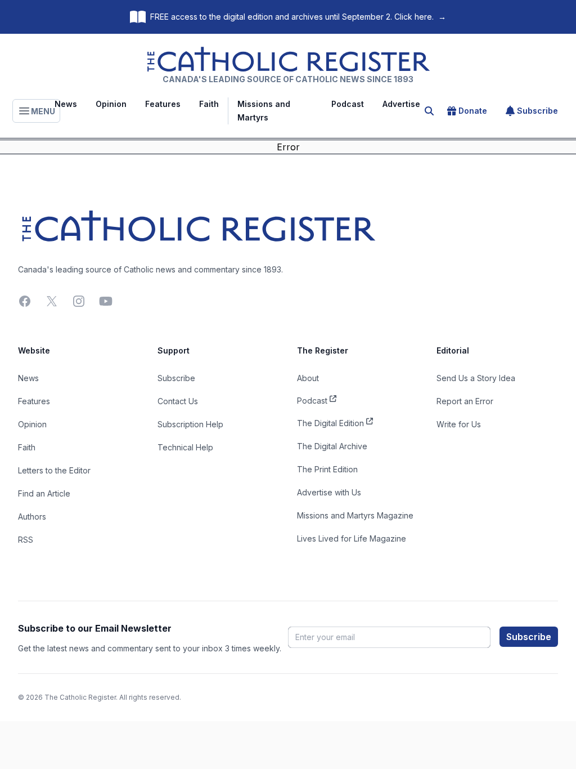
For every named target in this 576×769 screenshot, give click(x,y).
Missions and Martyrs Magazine (355, 515)
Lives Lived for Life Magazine (351, 538)
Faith (209, 104)
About (308, 378)
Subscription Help (190, 424)
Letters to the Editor (54, 470)
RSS (25, 539)
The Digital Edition (330, 423)
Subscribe (537, 110)
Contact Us (178, 401)
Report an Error (464, 401)
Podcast (347, 104)
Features (163, 104)
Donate (472, 110)
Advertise (401, 104)
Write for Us (458, 424)
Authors (32, 516)
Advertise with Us (329, 492)
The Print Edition (327, 469)
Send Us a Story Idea (475, 378)
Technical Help (185, 447)
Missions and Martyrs (263, 110)
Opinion (111, 104)
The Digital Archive (332, 446)
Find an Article (44, 493)
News (66, 104)
